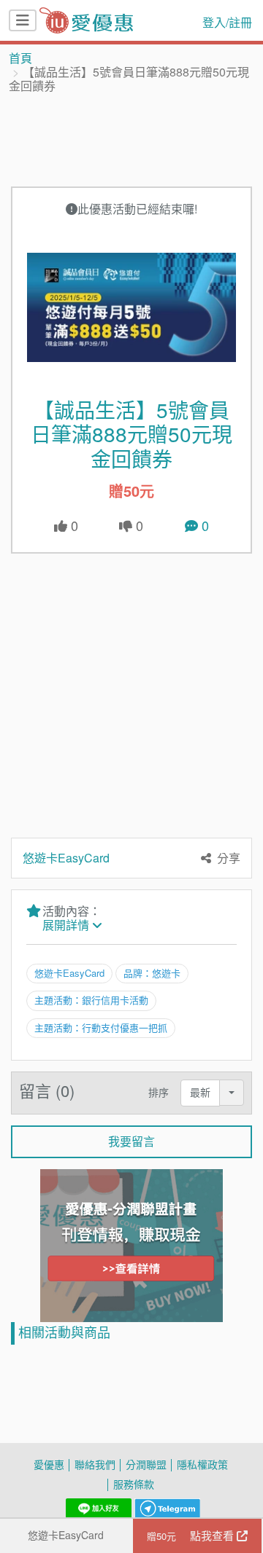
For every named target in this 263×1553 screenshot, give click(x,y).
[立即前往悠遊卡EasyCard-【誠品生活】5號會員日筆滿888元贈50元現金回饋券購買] (131, 307)
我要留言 (131, 1141)
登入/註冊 (227, 22)
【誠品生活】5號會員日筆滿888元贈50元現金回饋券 (131, 434)
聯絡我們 (95, 1464)
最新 (200, 1092)
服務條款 (133, 1484)
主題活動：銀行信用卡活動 (91, 1000)
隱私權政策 (202, 1464)
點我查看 (192, 1535)
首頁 (20, 58)
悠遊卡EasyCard (66, 1535)
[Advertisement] (131, 139)
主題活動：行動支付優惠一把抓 (100, 1027)
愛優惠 (49, 1464)
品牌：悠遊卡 (151, 973)
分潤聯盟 (146, 1464)
